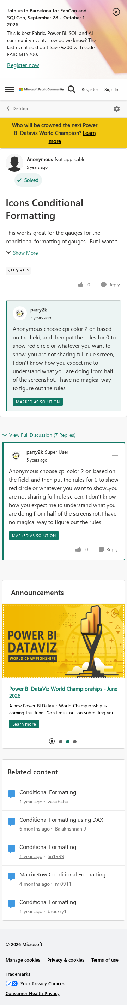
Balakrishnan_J (70, 828)
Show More (25, 252)
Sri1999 (56, 856)
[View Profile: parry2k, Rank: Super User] (16, 455)
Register (89, 89)
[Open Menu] (117, 109)
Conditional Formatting (47, 792)
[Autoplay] (52, 741)
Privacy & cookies (65, 960)
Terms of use (105, 960)
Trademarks (18, 974)
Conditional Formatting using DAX (61, 819)
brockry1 (57, 911)
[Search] (71, 89)
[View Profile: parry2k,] (20, 313)
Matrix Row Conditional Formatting (62, 874)
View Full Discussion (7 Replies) (42, 435)
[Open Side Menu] (9, 89)
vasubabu (58, 801)
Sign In (111, 89)
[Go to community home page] (41, 89)
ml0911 (63, 883)
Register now (23, 65)
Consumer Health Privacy (33, 993)
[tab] (60, 741)
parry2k (38, 309)
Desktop (20, 108)
